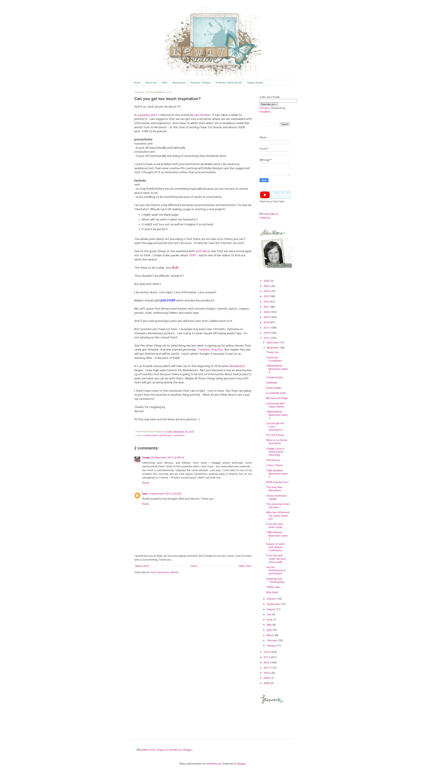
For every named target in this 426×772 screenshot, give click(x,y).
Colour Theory (274, 465)
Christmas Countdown (274, 359)
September (274, 604)
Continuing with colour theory (275, 405)
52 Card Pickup (275, 434)
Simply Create (255, 82)
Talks (165, 82)
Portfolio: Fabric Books (229, 82)
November (273, 347)
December (273, 342)
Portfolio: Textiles (201, 82)
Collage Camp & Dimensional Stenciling (275, 451)
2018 (267, 322)
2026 (267, 280)
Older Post (245, 566)
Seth (145, 493)
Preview (264, 108)
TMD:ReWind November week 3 (277, 415)
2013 (267, 657)
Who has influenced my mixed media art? (277, 515)
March (271, 635)
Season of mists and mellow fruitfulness (275, 547)
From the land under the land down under (276, 558)
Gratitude (271, 382)
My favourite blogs (277, 398)
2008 (267, 683)
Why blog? (272, 592)
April (270, 629)
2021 (267, 306)
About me (151, 82)
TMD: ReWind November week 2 (277, 473)
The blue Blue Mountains (274, 489)
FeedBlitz (265, 111)
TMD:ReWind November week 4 (277, 369)
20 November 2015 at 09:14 (167, 457)
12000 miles (273, 587)
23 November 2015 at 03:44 (165, 493)
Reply (145, 482)
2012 (267, 662)
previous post (148, 115)
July (269, 614)
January (271, 645)
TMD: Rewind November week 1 (277, 535)
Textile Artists (274, 377)
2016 (267, 332)
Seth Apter (203, 251)
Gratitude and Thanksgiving (275, 580)
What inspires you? (277, 482)
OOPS (192, 255)
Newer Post (142, 566)
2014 (267, 652)
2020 (267, 312)
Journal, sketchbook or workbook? (276, 570)
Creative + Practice (210, 349)
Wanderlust (237, 366)
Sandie (146, 457)
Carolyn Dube (150, 435)
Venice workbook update (276, 497)
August (271, 609)
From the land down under (274, 525)
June (270, 619)
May (269, 624)
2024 (267, 291)
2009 (267, 678)
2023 (267, 296)
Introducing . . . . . (275, 460)
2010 (267, 672)
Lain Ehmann (202, 115)
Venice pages (273, 387)
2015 (267, 338)
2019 (267, 317)
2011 (267, 667)
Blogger (241, 763)
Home (137, 82)
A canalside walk (276, 392)
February (272, 640)
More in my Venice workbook (277, 441)
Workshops (179, 82)
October (272, 598)
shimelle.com (213, 763)
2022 (267, 301)
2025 (267, 286)
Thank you (272, 352)
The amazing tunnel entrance (277, 505)
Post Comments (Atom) (164, 572)
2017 (267, 327)
